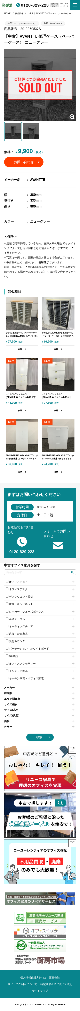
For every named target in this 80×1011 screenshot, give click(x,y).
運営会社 (54, 977)
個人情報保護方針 (31, 977)
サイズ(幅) (10, 704)
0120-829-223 (35, 5)
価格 (6, 721)
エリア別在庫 (12, 698)
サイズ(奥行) (11, 715)
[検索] (72, 572)
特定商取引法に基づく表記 (56, 984)
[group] (40, 899)
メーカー (9, 687)
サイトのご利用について (22, 984)
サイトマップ (40, 990)
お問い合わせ (24, 162)
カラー (8, 726)
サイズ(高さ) (11, 709)
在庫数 (8, 693)
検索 (39, 737)
